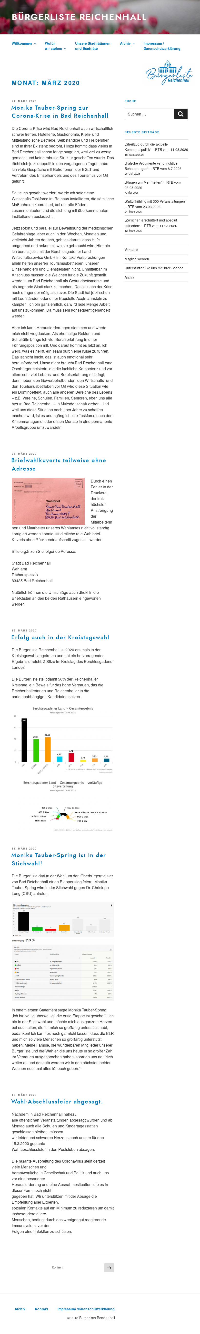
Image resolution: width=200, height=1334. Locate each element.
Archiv (125, 43)
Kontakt (41, 1308)
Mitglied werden (137, 258)
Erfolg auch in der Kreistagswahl (60, 637)
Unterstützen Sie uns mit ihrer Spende (154, 267)
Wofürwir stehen (53, 46)
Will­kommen (22, 43)
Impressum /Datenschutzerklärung (162, 46)
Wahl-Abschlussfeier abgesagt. (57, 1101)
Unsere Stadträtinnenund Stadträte (92, 46)
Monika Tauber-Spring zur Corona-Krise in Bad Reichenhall (60, 112)
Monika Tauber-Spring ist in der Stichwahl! (58, 859)
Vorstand (131, 249)
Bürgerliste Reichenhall (79, 17)
